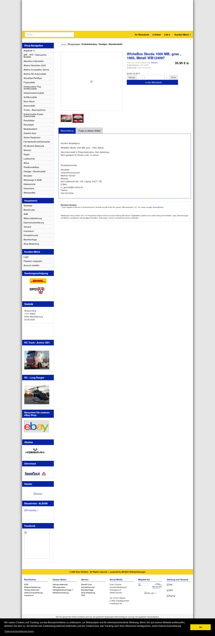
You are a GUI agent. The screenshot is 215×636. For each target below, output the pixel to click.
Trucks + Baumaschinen (35, 109)
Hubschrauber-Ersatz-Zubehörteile (34, 115)
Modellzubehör (30, 128)
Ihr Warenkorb (152, 34)
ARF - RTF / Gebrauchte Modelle (35, 55)
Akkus (26, 162)
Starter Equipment (32, 137)
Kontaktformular (31, 235)
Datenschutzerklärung (34, 222)
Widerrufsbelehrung (33, 218)
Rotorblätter (29, 120)
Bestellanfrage (30, 239)
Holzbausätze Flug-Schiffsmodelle (33, 87)
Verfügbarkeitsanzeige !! (63, 589)
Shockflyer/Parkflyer (33, 78)
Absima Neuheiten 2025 (35, 65)
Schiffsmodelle (30, 97)
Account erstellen (31, 265)
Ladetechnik (29, 158)
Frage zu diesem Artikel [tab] (89, 130)
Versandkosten (158, 207)
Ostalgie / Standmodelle (110, 44)
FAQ (83, 595)
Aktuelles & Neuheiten (34, 61)
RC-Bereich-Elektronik (34, 145)
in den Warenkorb (153, 82)
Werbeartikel (29, 192)
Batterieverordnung (61, 592)
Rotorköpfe (29, 124)
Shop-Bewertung (31, 243)
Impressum (29, 231)
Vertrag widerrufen (31, 589)
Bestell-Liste (29, 209)
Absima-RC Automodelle (35, 73)
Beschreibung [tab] (67, 130)
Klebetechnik (29, 184)
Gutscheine (29, 188)
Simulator (28, 175)
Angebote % (29, 50)
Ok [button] (200, 627)
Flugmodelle (29, 82)
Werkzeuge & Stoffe (33, 179)
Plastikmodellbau (31, 167)
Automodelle (29, 105)
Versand (154, 62)
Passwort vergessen (33, 261)
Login (26, 256)
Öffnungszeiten (59, 587)
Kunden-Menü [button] (182, 34)
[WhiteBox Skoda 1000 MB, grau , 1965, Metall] (66, 118)
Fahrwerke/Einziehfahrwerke (37, 141)
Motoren (27, 150)
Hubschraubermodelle (34, 92)
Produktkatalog (89, 44)
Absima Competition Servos (36, 69)
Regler (27, 154)
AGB (26, 214)
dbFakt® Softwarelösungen (133, 572)
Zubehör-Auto (30, 133)
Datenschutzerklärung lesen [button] (19, 631)
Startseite (28, 205)
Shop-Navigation (33, 45)
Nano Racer (29, 101)
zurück (63, 44)
